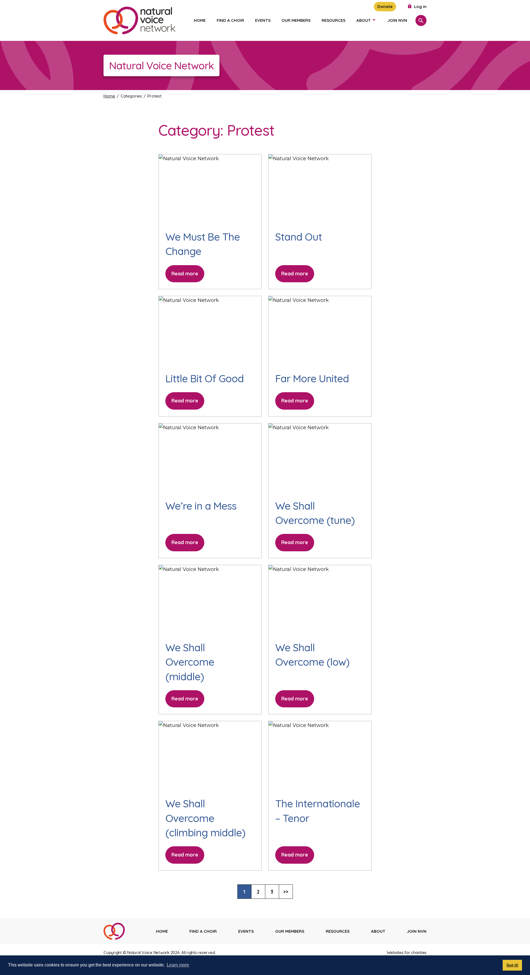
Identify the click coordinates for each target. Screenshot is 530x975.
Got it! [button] (512, 965)
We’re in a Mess (201, 505)
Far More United (312, 378)
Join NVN (397, 20)
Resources (333, 20)
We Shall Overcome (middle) (189, 662)
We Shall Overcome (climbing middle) (205, 818)
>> (288, 893)
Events (263, 20)
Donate (385, 6)
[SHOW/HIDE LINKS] (374, 20)
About (363, 20)
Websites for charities (407, 952)
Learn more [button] (178, 965)
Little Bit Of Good (204, 378)
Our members (296, 20)
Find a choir (230, 20)
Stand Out (298, 236)
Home (200, 20)
